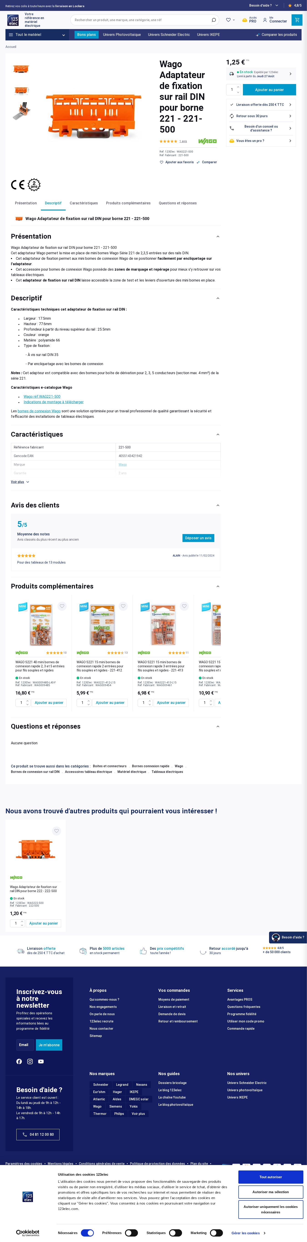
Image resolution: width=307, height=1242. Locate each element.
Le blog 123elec (170, 1090)
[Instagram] (30, 1061)
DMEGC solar (139, 1099)
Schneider (100, 1084)
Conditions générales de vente (102, 1163)
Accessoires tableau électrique (88, 771)
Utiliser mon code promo (245, 1021)
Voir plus (138, 1114)
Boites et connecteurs (110, 766)
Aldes (117, 1099)
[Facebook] (19, 1061)
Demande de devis (172, 1014)
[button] (173, 141)
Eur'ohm (99, 1092)
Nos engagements (103, 1006)
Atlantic (99, 1099)
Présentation (26, 203)
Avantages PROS (239, 999)
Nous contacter (101, 1028)
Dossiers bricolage (172, 1082)
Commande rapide (241, 1028)
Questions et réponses (178, 203)
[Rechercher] (214, 20)
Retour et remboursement (178, 1021)
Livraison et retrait (172, 1006)
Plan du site (199, 1163)
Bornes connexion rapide (150, 766)
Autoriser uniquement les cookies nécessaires (271, 1209)
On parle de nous (102, 1014)
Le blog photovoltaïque (175, 1104)
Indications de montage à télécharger (54, 402)
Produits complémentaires (128, 203)
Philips (119, 1114)
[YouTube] (41, 1061)
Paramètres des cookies (23, 1163)
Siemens (115, 1106)
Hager (117, 1092)
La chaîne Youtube (172, 1097)
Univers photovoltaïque (244, 1090)
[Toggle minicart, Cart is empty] (297, 20)
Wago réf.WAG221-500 (42, 396)
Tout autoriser (271, 1177)
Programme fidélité (241, 1014)
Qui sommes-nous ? (104, 999)
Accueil (10, 47)
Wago (179, 766)
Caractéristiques (84, 203)
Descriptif (53, 203)
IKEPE (134, 1092)
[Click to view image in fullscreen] (93, 115)
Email (23, 1045)
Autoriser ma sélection (270, 1192)
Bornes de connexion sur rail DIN (35, 771)
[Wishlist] (231, 20)
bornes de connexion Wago (39, 411)
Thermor (100, 1114)
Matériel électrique (131, 771)
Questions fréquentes (243, 1006)
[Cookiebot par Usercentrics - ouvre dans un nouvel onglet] (27, 1233)
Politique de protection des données (157, 1163)
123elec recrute (101, 1021)
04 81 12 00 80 (42, 1134)
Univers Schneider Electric (247, 1082)
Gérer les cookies (246, 1233)
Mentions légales (60, 1163)
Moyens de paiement (173, 999)
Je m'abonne (49, 1045)
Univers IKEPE (237, 1097)
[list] (116, 653)
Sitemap (96, 1035)
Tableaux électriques (167, 771)
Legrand (122, 1084)
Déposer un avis (198, 538)
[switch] (131, 1233)
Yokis (134, 1106)
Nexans (141, 1084)
